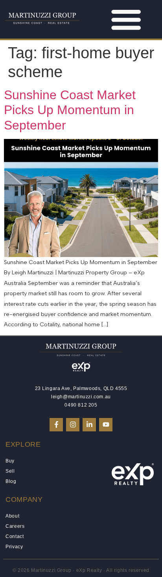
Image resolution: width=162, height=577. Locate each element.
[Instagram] (72, 424)
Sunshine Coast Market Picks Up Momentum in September (70, 110)
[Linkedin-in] (89, 424)
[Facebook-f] (56, 424)
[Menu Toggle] (126, 19)
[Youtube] (105, 424)
